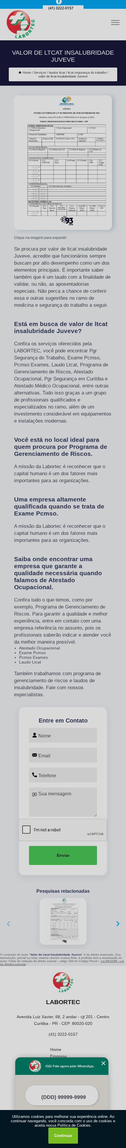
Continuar (63, 1135)
